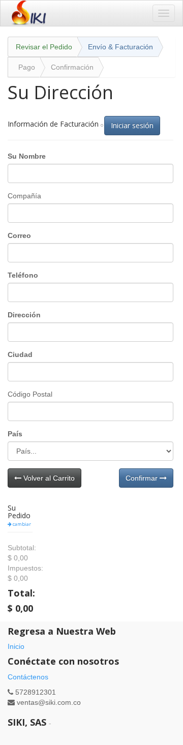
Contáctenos (28, 677)
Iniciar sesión (132, 125)
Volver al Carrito (48, 478)
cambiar (21, 524)
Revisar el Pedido (44, 47)
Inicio (16, 646)
